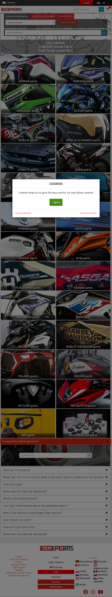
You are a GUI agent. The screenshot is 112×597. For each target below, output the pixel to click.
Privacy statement (23, 213)
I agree (56, 202)
